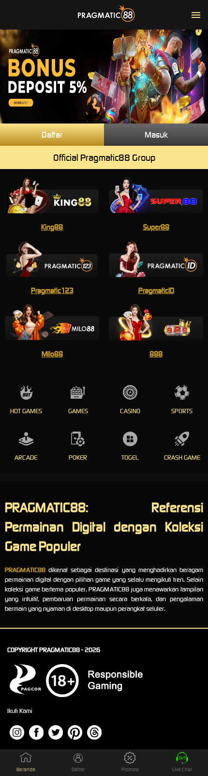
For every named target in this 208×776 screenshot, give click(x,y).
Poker (78, 457)
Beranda (25, 769)
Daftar (52, 134)
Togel (130, 457)
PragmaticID (156, 290)
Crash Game (182, 457)
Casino (130, 411)
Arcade (26, 457)
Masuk (156, 134)
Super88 (156, 227)
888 (156, 353)
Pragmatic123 (52, 290)
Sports (182, 411)
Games (78, 411)
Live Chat (182, 769)
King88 (52, 227)
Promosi (130, 769)
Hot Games (26, 411)
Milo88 (52, 353)
